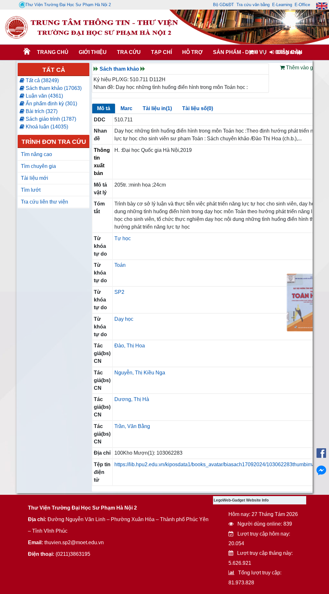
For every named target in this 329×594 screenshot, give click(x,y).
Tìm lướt (30, 190)
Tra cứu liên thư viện (44, 202)
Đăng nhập (288, 52)
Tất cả (53, 69)
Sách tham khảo (119, 69)
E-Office (302, 4)
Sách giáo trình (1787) (50, 119)
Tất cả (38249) (41, 80)
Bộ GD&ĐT (223, 4)
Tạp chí (161, 52)
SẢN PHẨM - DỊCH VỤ (239, 52)
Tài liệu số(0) (197, 108)
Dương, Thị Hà (131, 399)
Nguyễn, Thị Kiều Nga (139, 372)
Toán (120, 265)
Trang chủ (52, 52)
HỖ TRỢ (192, 52)
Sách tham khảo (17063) (53, 88)
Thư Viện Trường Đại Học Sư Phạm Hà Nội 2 (68, 4)
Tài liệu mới (34, 178)
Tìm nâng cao (36, 154)
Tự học (122, 238)
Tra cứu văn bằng (253, 4)
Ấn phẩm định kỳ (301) (50, 103)
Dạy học (123, 319)
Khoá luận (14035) (46, 126)
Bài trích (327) (41, 111)
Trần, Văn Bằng (132, 426)
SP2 (119, 292)
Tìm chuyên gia (38, 166)
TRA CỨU (129, 52)
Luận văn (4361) (43, 96)
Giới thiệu (93, 52)
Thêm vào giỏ (301, 67)
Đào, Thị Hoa (129, 345)
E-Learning (282, 4)
